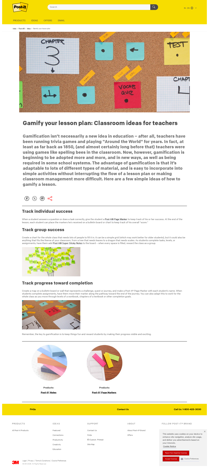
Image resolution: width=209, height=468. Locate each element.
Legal (24, 461)
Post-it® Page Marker (116, 219)
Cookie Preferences (59, 461)
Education (57, 449)
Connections (58, 435)
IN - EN (187, 8)
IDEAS (34, 21)
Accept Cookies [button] (171, 459)
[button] (189, 459)
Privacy (31, 461)
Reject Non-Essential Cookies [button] (176, 453)
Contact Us (123, 409)
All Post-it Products (20, 430)
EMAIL (61, 21)
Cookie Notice (169, 446)
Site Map (91, 444)
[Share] (50, 198)
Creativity (57, 444)
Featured (56, 430)
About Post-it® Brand (136, 430)
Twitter (34, 198)
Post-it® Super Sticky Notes (67, 243)
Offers (130, 435)
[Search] (154, 7)
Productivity (58, 440)
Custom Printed (96, 439)
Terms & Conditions (42, 461)
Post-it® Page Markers (104, 392)
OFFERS (48, 21)
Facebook (27, 198)
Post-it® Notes (48, 392)
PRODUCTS (19, 21)
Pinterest (42, 198)
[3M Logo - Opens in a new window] (20, 7)
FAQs (33, 409)
